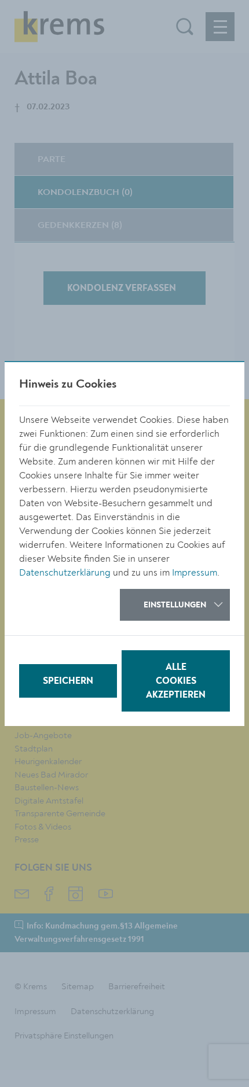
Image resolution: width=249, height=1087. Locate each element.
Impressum (194, 572)
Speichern (68, 681)
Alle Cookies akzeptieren (176, 681)
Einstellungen (175, 605)
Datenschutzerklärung (65, 572)
